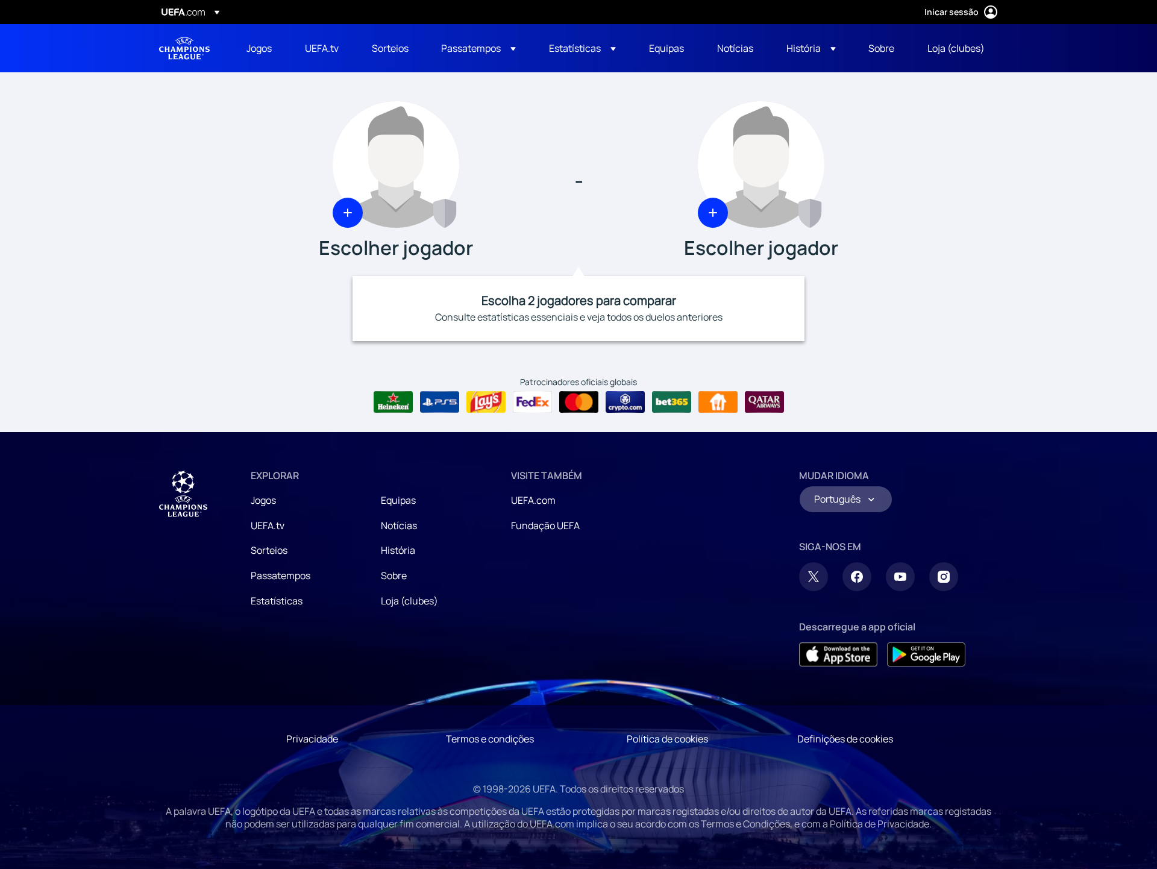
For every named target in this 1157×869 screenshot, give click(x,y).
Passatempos (280, 575)
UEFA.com (533, 500)
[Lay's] (486, 402)
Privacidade (312, 738)
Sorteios (269, 550)
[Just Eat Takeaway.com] (718, 402)
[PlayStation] (439, 402)
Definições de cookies (845, 738)
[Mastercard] (578, 402)
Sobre (394, 575)
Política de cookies (667, 738)
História (398, 550)
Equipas (398, 500)
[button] (478, 48)
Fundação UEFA (545, 525)
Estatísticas (277, 600)
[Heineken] (393, 402)
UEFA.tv (267, 525)
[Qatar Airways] (764, 402)
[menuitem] (261, 48)
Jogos (263, 500)
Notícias (399, 525)
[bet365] (671, 402)
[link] (259, 48)
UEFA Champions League (184, 48)
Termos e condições (490, 738)
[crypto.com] (625, 402)
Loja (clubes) (409, 600)
